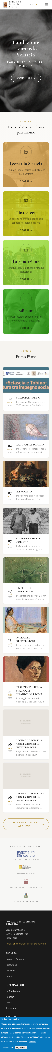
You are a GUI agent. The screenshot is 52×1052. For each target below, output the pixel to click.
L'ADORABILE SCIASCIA (30, 444)
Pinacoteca (11, 965)
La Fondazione (13, 991)
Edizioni (9, 976)
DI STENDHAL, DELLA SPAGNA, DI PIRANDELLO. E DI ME (29, 690)
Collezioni (10, 970)
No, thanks (20, 1047)
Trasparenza (12, 1008)
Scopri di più (25, 78)
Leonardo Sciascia (15, 959)
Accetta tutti (7, 1047)
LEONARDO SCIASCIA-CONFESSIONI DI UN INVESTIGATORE (29, 744)
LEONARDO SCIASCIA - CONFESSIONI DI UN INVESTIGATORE (30, 797)
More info (32, 1042)
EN (31, 4)
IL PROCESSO (24, 491)
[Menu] (46, 4)
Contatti (9, 1002)
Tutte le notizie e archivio (24, 824)
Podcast (10, 997)
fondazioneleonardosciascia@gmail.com (26, 943)
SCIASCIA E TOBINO (28, 397)
